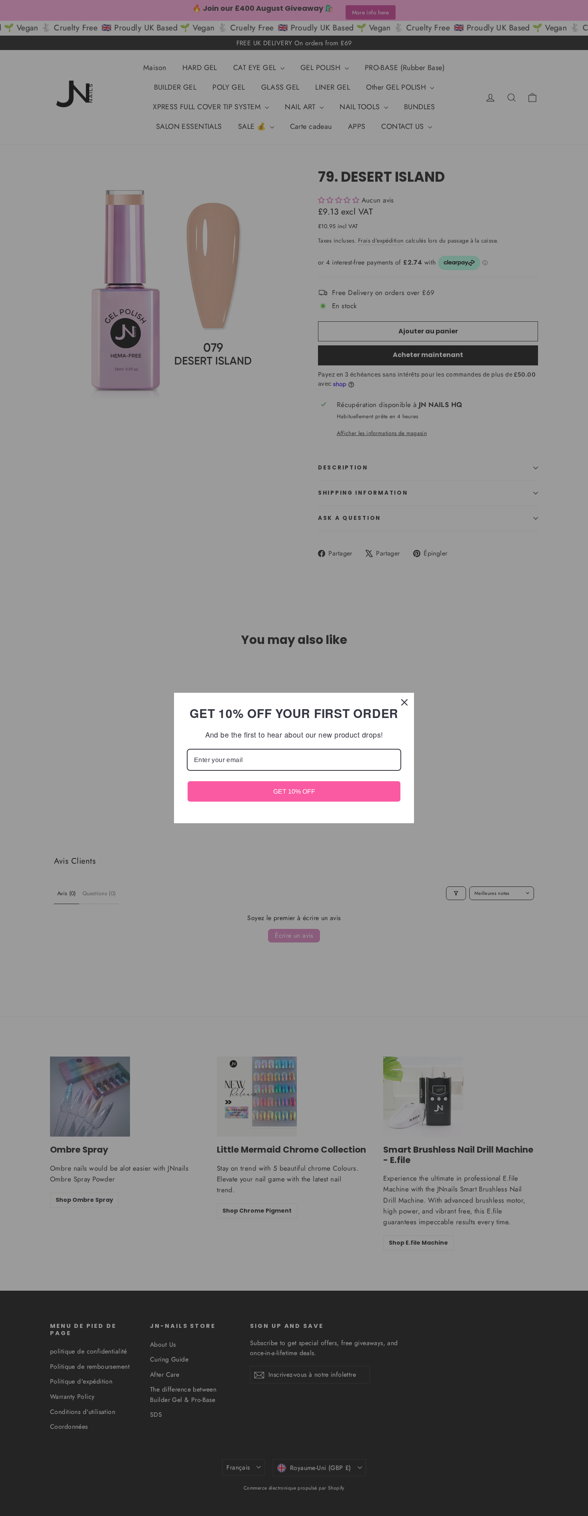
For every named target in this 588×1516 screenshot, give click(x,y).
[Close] (404, 702)
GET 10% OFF (294, 791)
